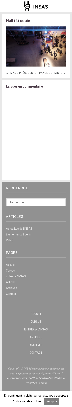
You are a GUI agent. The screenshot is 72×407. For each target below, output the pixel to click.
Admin (43, 383)
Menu (7, 6)
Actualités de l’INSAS (19, 228)
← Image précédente (21, 72)
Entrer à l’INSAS (16, 276)
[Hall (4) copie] (36, 65)
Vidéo (9, 240)
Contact (11, 293)
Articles (11, 282)
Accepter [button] (51, 401)
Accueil (10, 264)
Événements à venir (18, 234)
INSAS (36, 6)
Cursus (10, 270)
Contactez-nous (17, 378)
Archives (11, 288)
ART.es (34, 378)
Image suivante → (52, 72)
